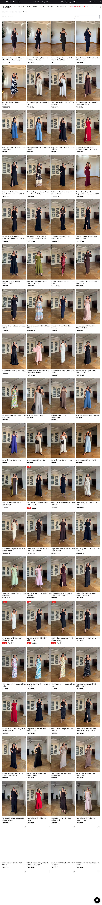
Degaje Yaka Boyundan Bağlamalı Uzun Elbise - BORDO (87, 193)
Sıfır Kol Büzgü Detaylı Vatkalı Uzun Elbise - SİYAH (37, 864)
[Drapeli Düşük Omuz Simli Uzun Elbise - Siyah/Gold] (63, 38)
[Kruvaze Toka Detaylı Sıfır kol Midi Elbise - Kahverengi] (14, 38)
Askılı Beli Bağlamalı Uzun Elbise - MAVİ (39, 148)
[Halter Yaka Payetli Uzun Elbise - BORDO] (63, 262)
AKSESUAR (51, 6)
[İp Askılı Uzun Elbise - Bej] (39, 440)
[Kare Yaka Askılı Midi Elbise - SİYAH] (14, 843)
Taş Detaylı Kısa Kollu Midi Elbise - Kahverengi (63, 550)
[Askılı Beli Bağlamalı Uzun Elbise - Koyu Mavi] (14, 127)
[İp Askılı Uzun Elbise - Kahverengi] (63, 396)
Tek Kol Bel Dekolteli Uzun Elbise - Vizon (85, 774)
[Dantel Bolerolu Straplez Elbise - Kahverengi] (88, 262)
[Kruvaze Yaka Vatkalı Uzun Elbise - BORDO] (63, 843)
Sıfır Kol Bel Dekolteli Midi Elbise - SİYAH (63, 504)
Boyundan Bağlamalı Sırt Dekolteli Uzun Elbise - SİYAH (13, 193)
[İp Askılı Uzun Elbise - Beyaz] (63, 440)
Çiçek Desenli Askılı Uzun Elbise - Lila (14, 685)
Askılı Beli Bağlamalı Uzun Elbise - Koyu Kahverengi (88, 103)
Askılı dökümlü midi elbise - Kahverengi (12, 504)
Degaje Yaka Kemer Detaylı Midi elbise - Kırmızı (13, 730)
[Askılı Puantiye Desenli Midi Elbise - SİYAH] (88, 664)
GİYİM (35, 6)
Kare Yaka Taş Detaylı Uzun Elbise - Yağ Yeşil (36, 282)
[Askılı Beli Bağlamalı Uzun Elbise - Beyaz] (63, 83)
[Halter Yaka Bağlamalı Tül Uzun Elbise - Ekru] (14, 529)
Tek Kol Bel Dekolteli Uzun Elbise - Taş (61, 774)
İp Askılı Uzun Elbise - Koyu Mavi (87, 415)
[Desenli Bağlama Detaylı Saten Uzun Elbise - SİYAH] (39, 172)
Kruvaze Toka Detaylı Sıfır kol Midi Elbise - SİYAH (37, 59)
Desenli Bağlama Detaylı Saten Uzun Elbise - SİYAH (38, 193)
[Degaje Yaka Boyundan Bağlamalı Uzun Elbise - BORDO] (88, 172)
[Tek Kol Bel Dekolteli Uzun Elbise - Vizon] (88, 754)
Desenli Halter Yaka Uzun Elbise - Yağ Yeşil (14, 416)
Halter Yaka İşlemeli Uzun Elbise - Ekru (63, 372)
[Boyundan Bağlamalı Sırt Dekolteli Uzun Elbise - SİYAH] (14, 172)
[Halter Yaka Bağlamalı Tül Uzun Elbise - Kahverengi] (39, 529)
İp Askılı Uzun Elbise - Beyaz (61, 460)
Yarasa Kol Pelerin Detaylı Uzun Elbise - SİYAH (13, 819)
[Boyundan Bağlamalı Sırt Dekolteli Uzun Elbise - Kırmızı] (88, 127)
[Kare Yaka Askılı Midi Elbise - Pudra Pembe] (88, 798)
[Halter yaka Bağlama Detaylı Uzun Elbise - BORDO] (63, 574)
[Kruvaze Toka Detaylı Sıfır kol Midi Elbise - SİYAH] (39, 38)
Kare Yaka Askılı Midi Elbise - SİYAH (12, 864)
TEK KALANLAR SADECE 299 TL (78, 6)
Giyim (11, 12)
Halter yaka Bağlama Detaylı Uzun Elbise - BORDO (61, 594)
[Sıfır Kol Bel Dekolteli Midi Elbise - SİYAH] (63, 483)
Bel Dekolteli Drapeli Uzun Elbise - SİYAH (61, 237)
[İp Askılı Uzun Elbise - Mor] (14, 440)
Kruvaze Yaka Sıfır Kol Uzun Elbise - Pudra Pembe (85, 327)
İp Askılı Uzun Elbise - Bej (36, 460)
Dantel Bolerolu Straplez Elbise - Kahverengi (87, 282)
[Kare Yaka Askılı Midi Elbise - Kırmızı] (39, 798)
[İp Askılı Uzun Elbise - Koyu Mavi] (88, 396)
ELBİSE (29, 6)
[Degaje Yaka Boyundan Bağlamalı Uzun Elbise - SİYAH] (14, 217)
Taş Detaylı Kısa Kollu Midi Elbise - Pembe (39, 594)
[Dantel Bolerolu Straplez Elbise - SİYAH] (14, 306)
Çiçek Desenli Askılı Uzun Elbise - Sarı (63, 685)
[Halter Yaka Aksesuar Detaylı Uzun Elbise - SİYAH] (14, 754)
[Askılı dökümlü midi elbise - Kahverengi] (14, 483)
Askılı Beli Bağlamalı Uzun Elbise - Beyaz (63, 103)
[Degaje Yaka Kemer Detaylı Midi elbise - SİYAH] (39, 709)
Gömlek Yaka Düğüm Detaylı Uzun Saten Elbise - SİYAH (86, 730)
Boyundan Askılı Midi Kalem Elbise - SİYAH (37, 639)
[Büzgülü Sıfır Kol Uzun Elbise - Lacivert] (63, 306)
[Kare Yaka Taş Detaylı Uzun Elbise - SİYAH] (14, 262)
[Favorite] (25, 22)
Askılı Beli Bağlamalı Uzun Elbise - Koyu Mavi (14, 148)
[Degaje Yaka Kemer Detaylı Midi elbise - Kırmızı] (14, 709)
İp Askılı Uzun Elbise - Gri (36, 415)
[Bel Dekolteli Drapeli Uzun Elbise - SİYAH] (63, 217)
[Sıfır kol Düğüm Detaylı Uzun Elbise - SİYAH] (88, 217)
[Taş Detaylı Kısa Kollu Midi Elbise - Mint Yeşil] (14, 574)
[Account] (96, 7)
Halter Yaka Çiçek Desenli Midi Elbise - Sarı (87, 504)
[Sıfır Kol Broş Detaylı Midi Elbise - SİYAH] (63, 709)
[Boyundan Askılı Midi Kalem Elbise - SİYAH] (39, 618)
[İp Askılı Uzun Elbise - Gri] (39, 396)
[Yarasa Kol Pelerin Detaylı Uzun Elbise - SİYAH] (14, 798)
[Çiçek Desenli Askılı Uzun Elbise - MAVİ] (39, 664)
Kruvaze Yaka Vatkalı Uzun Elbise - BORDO (63, 864)
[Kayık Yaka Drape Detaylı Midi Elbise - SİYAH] (63, 618)
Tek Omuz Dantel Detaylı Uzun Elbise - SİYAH (62, 193)
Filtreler (4, 17)
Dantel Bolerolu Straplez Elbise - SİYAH (14, 327)
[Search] (92, 7)
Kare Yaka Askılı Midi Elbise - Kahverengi (61, 819)
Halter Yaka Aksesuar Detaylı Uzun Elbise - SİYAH (12, 774)
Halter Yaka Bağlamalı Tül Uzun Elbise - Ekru (13, 550)
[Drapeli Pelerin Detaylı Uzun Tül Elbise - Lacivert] (88, 38)
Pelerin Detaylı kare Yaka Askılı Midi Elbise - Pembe (38, 372)
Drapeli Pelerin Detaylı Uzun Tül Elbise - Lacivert (87, 59)
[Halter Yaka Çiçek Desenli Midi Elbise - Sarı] (88, 483)
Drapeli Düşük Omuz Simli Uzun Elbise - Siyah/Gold (62, 59)
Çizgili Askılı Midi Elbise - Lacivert (11, 103)
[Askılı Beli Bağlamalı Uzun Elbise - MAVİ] (39, 127)
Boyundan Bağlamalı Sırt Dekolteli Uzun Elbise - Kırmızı (87, 148)
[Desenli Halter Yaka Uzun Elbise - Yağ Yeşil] (14, 396)
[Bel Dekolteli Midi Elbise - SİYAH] (88, 618)
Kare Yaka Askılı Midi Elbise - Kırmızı (37, 819)
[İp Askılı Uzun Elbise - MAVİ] (88, 440)
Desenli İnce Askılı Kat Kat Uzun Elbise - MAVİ (38, 327)
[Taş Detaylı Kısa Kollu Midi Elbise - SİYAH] (88, 529)
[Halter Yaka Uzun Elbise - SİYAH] (14, 351)
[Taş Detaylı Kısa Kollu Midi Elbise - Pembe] (39, 574)
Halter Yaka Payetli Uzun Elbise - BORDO (63, 282)
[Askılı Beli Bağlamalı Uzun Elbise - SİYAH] (63, 127)
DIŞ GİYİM (42, 6)
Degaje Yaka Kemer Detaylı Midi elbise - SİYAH (38, 730)
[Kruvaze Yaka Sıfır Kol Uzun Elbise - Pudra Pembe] (88, 306)
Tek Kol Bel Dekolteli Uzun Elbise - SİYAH (85, 372)
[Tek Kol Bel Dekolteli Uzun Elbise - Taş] (63, 754)
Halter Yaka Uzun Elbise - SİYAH (13, 371)
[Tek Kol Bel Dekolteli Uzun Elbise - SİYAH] (88, 351)
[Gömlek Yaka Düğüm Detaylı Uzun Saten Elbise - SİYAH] (88, 709)
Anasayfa (5, 12)
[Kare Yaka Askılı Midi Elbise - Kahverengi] (63, 798)
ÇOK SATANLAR (61, 6)
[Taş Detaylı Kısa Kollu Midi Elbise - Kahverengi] (63, 529)
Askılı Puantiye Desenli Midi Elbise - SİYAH (86, 685)
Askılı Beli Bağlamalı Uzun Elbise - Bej (39, 103)
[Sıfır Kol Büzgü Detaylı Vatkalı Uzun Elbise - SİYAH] (39, 843)
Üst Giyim (18, 12)
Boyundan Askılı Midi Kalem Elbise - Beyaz (12, 639)
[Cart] (100, 7)
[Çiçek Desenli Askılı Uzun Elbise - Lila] (14, 664)
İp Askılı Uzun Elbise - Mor (11, 460)
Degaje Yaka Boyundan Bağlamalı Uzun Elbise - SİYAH (13, 237)
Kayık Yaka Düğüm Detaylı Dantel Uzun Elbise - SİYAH (37, 237)
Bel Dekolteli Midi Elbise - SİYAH (87, 638)
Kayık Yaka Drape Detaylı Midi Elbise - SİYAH (62, 639)
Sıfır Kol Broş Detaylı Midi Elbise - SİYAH (62, 730)
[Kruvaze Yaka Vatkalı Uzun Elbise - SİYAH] (88, 843)
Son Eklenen (11, 17)
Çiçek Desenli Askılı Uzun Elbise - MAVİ (38, 685)
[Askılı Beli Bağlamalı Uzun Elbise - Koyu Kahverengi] (88, 83)
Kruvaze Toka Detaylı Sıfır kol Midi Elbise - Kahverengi (12, 59)
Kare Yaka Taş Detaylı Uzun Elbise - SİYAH (12, 282)
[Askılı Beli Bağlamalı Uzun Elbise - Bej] (39, 83)
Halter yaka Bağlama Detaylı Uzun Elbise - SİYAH (86, 594)
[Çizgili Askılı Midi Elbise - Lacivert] (14, 83)
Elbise (25, 12)
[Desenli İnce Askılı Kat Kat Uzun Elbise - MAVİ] (39, 306)
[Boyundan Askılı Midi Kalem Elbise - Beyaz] (14, 618)
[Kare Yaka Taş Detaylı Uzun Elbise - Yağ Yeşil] (39, 262)
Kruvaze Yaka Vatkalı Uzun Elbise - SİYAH (88, 864)
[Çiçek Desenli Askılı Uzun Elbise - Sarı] (63, 664)
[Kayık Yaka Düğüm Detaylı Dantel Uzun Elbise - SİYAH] (39, 217)
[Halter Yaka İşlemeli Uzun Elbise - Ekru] (63, 351)
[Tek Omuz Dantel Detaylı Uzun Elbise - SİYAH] (63, 172)
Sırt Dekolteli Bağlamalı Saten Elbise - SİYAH (37, 504)
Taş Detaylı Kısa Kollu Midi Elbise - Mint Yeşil (14, 594)
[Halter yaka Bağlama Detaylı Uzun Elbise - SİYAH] (88, 574)
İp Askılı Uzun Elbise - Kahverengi (59, 416)
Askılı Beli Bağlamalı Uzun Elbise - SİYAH (63, 148)
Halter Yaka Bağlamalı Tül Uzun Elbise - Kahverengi (38, 550)
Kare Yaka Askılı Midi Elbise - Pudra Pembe (86, 819)
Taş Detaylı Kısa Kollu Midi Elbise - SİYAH (88, 550)
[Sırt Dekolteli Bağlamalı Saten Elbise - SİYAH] (39, 483)
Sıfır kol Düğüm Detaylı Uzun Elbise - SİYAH (86, 237)
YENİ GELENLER (19, 6)
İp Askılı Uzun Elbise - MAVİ (86, 460)
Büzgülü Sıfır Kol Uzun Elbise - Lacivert (62, 327)
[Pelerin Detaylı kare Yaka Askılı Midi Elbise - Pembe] (39, 351)
